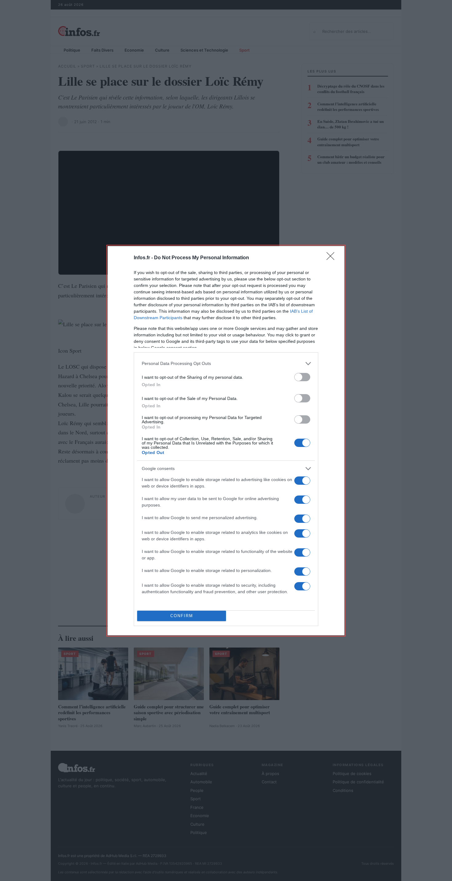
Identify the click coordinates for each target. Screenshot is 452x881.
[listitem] (226, 363)
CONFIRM (181, 615)
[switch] (302, 377)
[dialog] (226, 440)
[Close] (332, 258)
